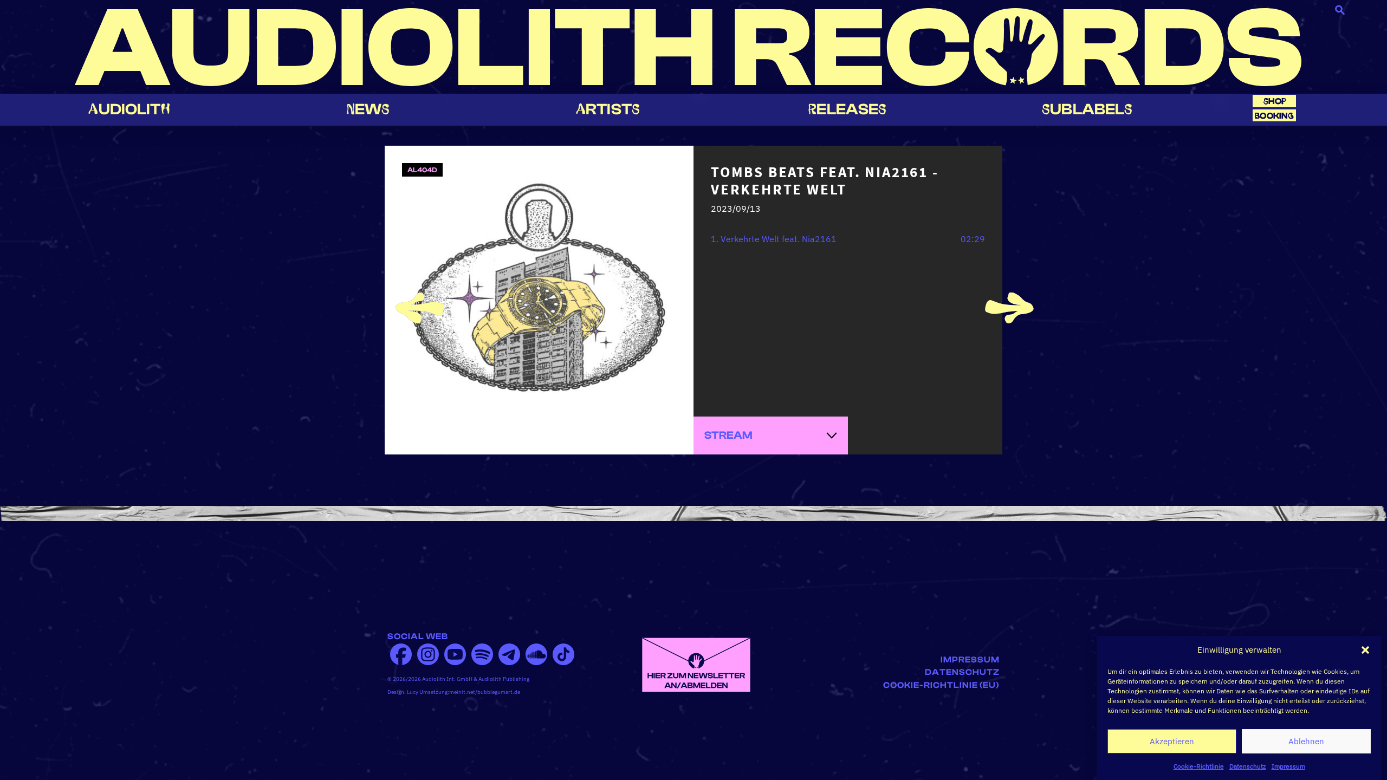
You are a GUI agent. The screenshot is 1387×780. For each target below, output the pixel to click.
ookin (1274, 115)
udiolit (129, 109)
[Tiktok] (563, 654)
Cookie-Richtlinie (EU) (941, 685)
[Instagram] (428, 654)
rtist (608, 109)
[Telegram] (509, 654)
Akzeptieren (1172, 741)
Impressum (1288, 766)
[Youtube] (455, 654)
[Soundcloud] (536, 654)
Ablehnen (1306, 741)
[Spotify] (482, 654)
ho (1274, 101)
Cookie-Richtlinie (1199, 766)
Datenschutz (1247, 766)
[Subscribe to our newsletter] (696, 663)
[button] (1365, 650)
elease (847, 109)
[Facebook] (401, 654)
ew (368, 109)
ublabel (1087, 109)
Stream (728, 435)
